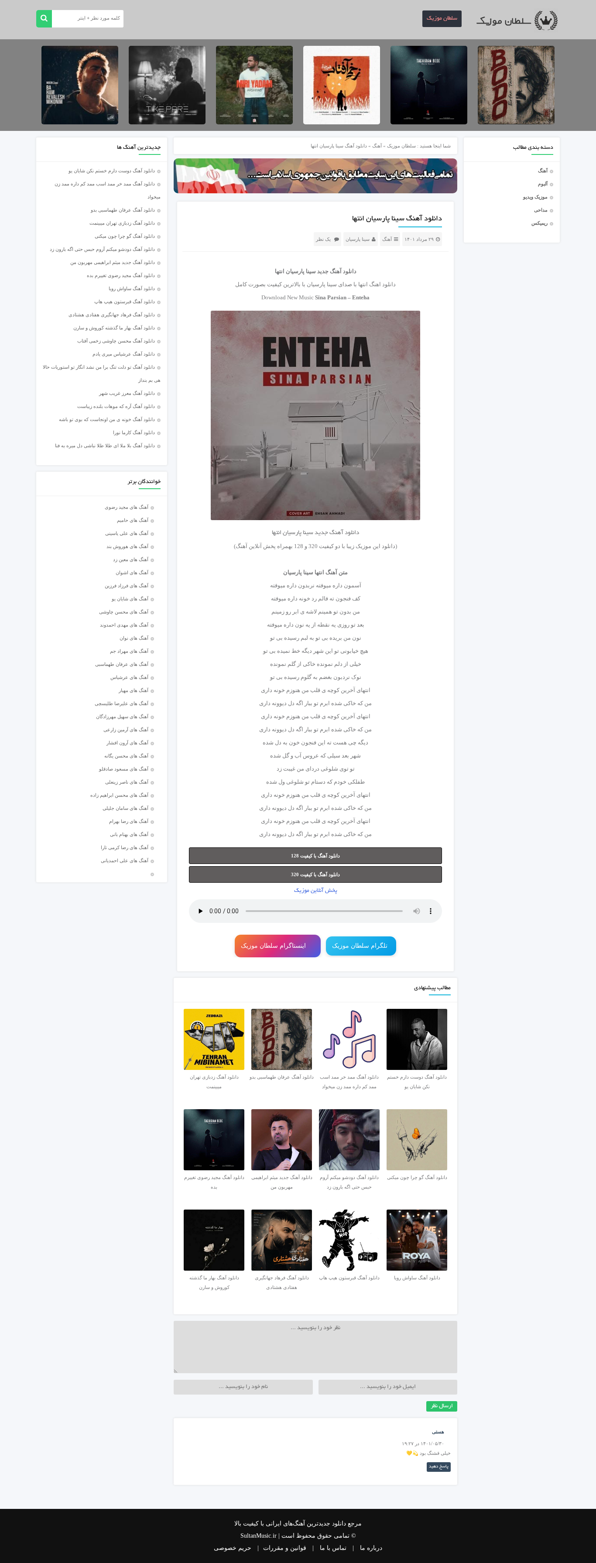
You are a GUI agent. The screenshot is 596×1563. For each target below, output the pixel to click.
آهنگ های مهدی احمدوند (124, 624)
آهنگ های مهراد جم (129, 651)
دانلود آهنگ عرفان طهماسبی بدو (123, 210)
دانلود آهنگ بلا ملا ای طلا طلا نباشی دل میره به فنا (105, 445)
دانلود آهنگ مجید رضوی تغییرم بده (121, 275)
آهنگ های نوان (134, 638)
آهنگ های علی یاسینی (126, 533)
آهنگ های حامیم (132, 520)
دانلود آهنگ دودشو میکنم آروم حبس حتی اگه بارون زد (102, 249)
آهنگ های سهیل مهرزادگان (122, 716)
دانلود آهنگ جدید (336, 271)
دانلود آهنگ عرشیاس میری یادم (123, 353)
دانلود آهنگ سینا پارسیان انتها (397, 219)
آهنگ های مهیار (133, 690)
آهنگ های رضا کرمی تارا (124, 847)
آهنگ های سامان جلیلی (125, 808)
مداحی (541, 210)
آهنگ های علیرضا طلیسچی (121, 703)
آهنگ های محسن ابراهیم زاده (119, 795)
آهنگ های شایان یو (130, 598)
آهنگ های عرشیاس (129, 677)
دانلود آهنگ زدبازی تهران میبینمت (122, 223)
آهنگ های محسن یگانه (126, 755)
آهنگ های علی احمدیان (126, 860)
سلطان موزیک (442, 19)
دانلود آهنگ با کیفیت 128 (315, 855)
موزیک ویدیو (535, 196)
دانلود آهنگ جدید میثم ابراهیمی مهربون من (112, 262)
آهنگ (543, 170)
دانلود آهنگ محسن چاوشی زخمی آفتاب (116, 340)
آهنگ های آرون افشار (127, 742)
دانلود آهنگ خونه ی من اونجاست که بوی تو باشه (107, 419)
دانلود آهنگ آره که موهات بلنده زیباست (116, 406)
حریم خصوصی (232, 1548)
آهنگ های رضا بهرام (128, 821)
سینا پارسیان (358, 239)
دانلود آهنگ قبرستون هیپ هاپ (124, 301)
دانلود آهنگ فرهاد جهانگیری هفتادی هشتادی (112, 314)
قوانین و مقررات (284, 1548)
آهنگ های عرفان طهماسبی (121, 664)
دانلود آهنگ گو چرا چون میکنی (125, 236)
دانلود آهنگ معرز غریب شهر (127, 393)
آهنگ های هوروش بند (127, 546)
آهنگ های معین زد (130, 559)
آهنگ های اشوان (132, 572)
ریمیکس (539, 223)
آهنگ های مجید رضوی (126, 507)
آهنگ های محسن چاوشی (123, 611)
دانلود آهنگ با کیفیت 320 (315, 874)
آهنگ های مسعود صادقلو (123, 768)
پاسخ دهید (439, 1466)
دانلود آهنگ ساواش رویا (132, 288)
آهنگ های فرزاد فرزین (126, 585)
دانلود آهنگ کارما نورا (134, 432)
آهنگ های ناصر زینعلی (126, 782)
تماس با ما (333, 1548)
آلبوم (543, 183)
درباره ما (371, 1548)
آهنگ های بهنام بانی (129, 834)
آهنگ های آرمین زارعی (125, 729)
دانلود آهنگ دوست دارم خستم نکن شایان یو (112, 170)
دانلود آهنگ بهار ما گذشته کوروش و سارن (114, 327)
